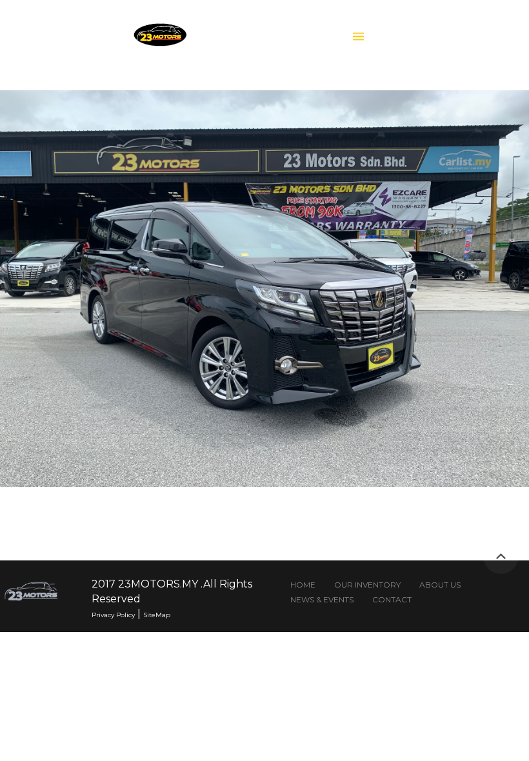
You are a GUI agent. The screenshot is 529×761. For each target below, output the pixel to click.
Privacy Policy (113, 615)
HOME (302, 584)
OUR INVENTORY (367, 584)
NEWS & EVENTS (322, 599)
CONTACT (392, 599)
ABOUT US (440, 584)
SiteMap (156, 615)
